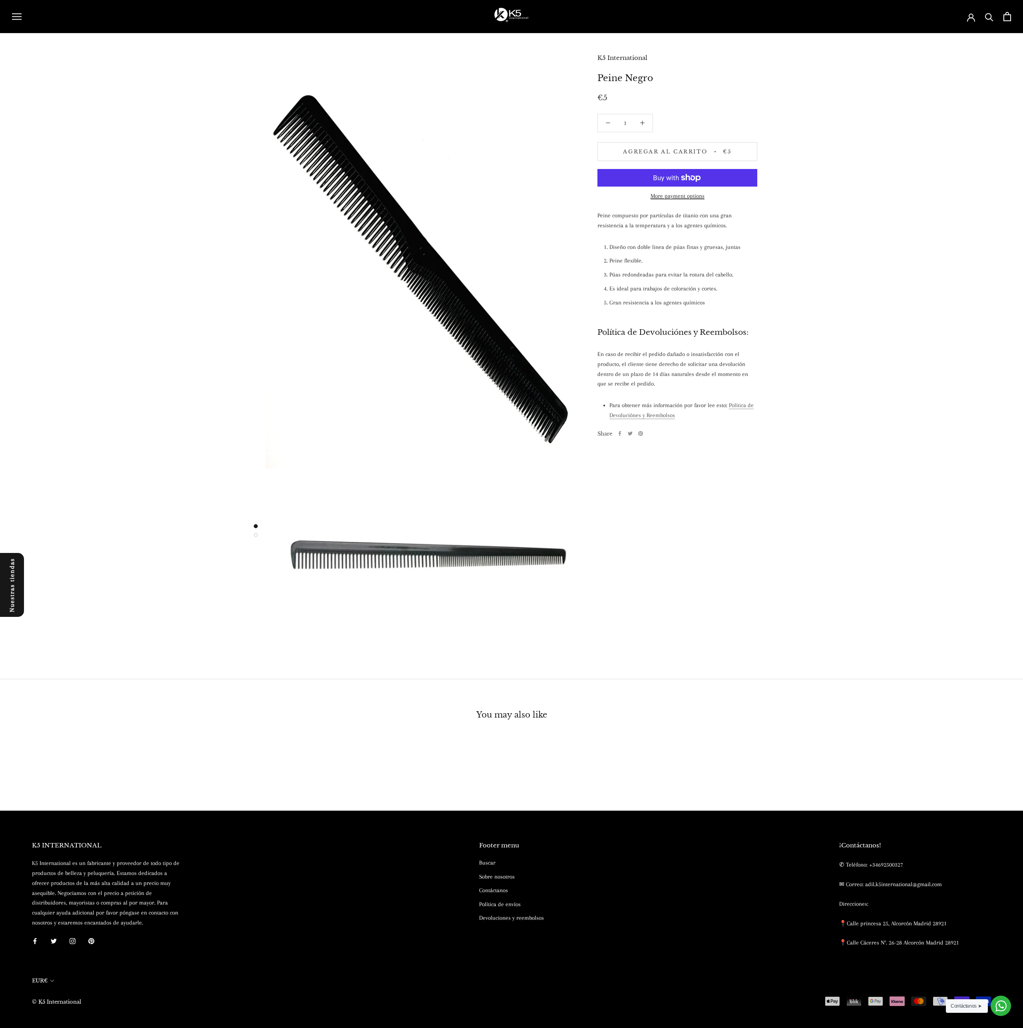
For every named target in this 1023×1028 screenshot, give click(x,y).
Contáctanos (493, 890)
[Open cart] (1007, 16)
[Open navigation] (17, 16)
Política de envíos (500, 904)
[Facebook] (619, 433)
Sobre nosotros (497, 876)
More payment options (678, 196)
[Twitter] (630, 433)
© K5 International (56, 1001)
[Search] (989, 16)
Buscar (487, 862)
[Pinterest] (640, 433)
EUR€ (40, 980)
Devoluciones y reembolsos (511, 918)
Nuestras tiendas (12, 585)
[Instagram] (73, 941)
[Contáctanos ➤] (1001, 1006)
